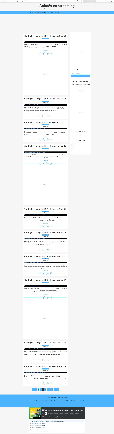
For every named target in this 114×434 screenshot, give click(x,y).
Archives (50, 12)
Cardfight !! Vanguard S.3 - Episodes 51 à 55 (45, 343)
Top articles (38, 400)
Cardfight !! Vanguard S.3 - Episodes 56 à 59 (45, 280)
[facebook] (77, 1)
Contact (57, 12)
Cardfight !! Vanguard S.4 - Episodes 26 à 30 (45, 99)
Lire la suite (45, 50)
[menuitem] (31, 12)
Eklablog (65, 397)
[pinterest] (81, 1)
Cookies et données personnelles (76, 400)
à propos (60, 416)
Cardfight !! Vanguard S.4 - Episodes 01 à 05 (45, 256)
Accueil (31, 12)
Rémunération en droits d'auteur (59, 400)
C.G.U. (52, 400)
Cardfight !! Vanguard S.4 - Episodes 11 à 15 (45, 209)
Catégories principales (40, 12)
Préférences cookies (86, 400)
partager (53, 416)
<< (33, 389)
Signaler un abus (47, 400)
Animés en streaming (57, 6)
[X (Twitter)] (79, 1)
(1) (72, 143)
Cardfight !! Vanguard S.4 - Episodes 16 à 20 (45, 146)
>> (57, 389)
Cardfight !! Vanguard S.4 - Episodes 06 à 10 (45, 233)
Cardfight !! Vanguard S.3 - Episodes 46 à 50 (45, 366)
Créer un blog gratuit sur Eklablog (30, 400)
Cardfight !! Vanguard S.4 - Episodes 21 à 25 (45, 122)
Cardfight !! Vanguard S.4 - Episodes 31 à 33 (45, 36)
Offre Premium (68, 400)
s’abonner (46, 416)
